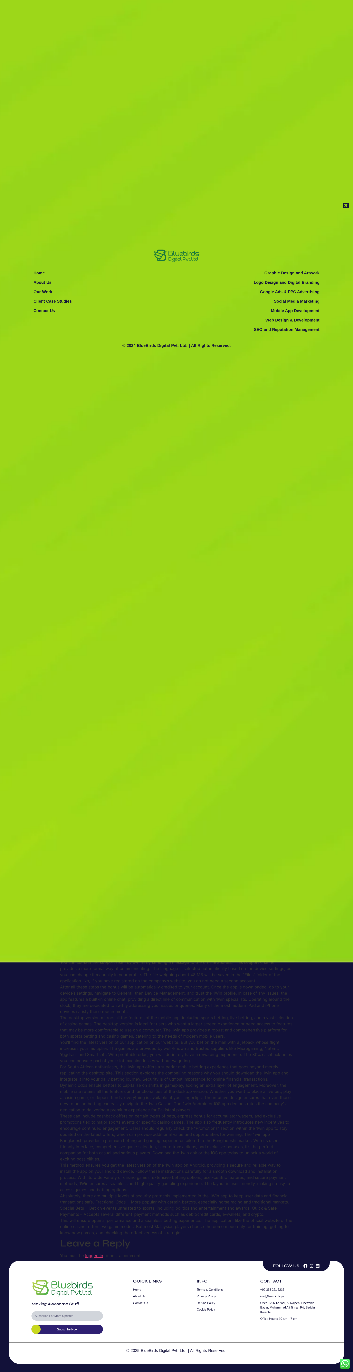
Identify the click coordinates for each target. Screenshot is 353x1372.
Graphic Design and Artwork (291, 273)
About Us (42, 282)
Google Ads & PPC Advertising (289, 292)
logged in (94, 1255)
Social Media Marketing (296, 301)
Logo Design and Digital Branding (286, 282)
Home (39, 273)
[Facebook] (305, 1266)
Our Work (43, 292)
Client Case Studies (53, 301)
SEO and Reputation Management (286, 329)
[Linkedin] (318, 1266)
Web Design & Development (292, 320)
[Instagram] (311, 1266)
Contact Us (44, 310)
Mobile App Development (295, 310)
